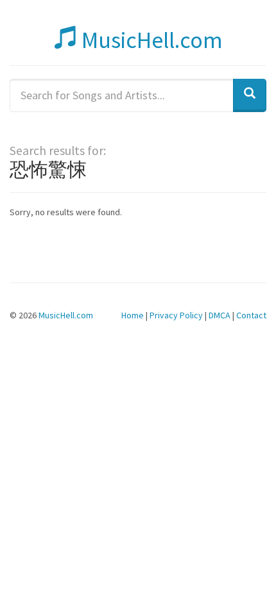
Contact (251, 315)
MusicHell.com (150, 40)
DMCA (219, 315)
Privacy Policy (176, 315)
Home (132, 315)
